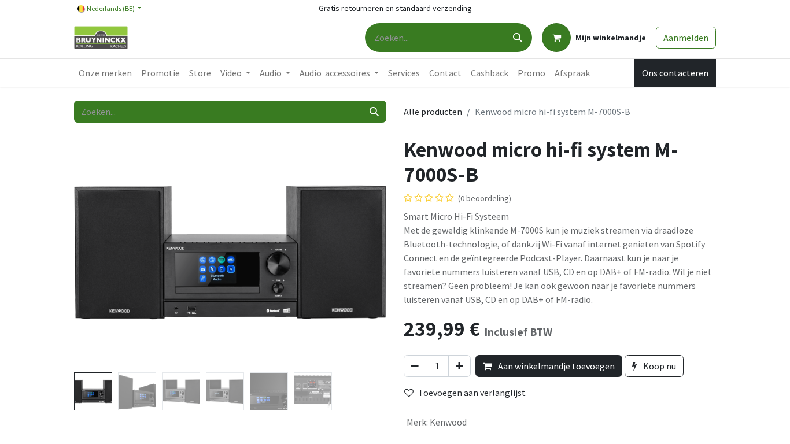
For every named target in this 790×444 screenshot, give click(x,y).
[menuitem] (105, 72)
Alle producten (433, 111)
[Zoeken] (517, 37)
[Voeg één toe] (459, 366)
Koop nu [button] (658, 366)
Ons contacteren (675, 73)
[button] (97, 252)
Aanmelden (685, 37)
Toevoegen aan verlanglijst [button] (472, 392)
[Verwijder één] (415, 366)
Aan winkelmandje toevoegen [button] (555, 366)
